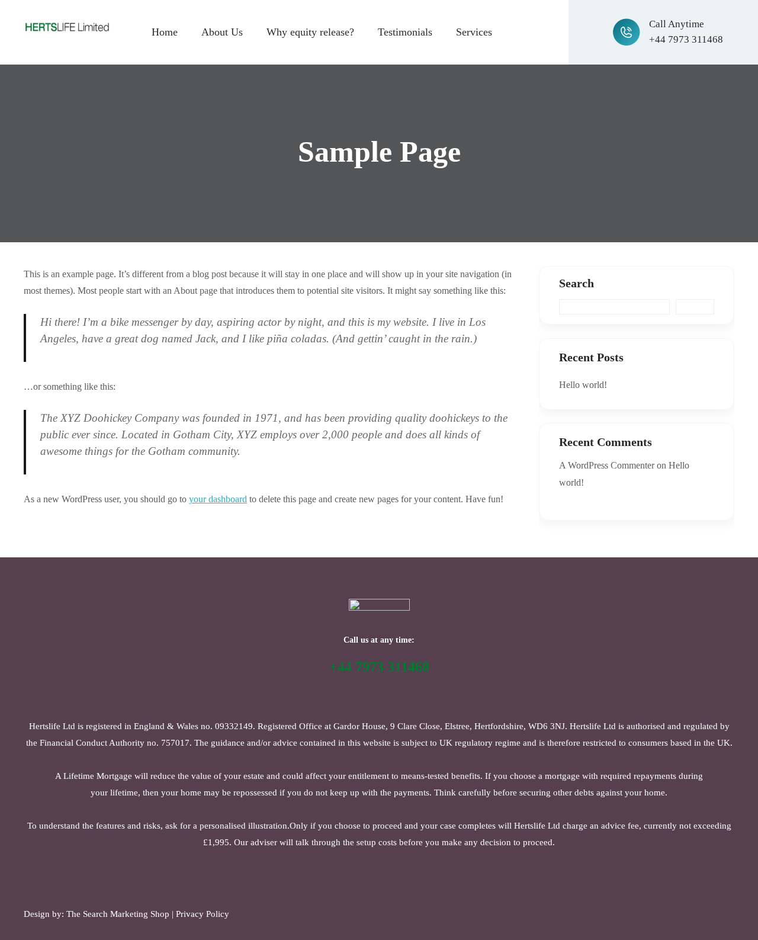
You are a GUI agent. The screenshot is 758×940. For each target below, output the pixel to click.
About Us (222, 32)
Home (165, 32)
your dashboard (218, 499)
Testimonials (405, 32)
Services (474, 32)
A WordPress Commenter (606, 465)
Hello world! (583, 385)
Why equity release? (310, 32)
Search (576, 283)
